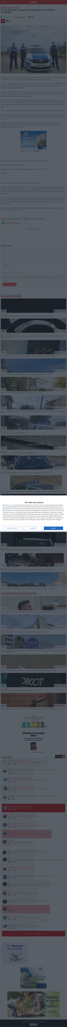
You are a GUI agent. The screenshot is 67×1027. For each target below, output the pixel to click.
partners (11, 505)
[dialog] (33, 513)
